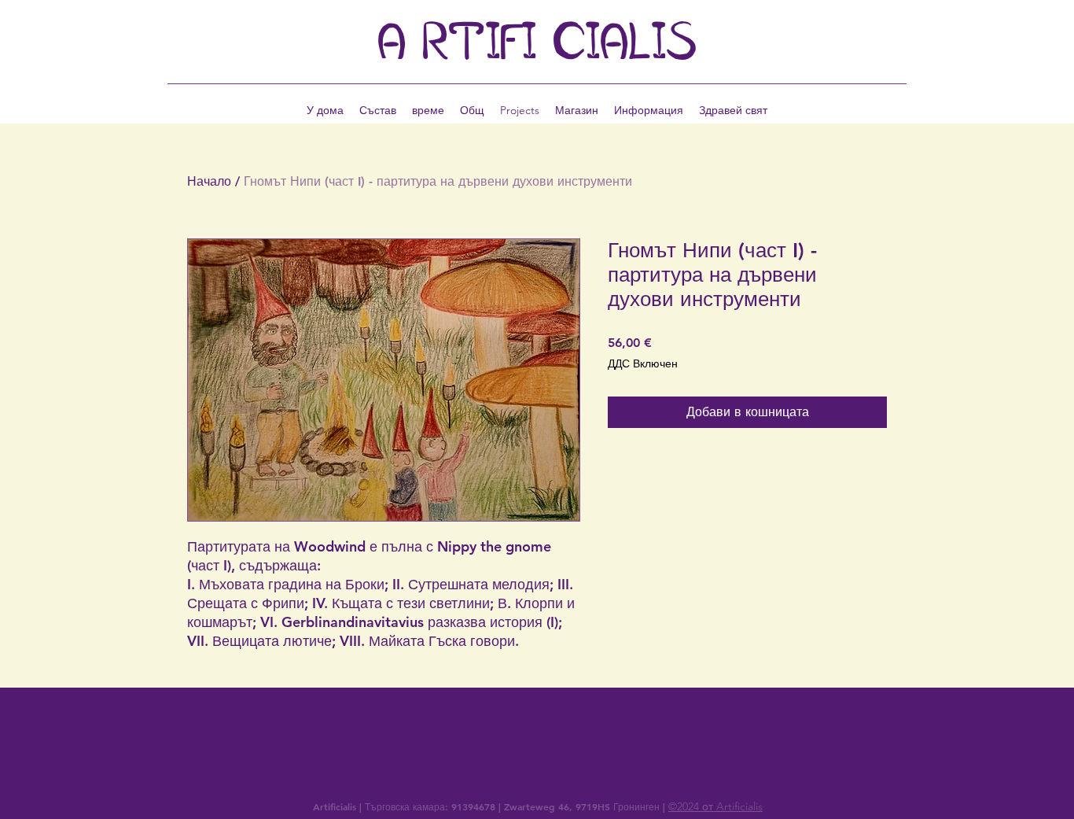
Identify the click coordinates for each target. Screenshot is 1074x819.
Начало (209, 181)
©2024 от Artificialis (715, 806)
